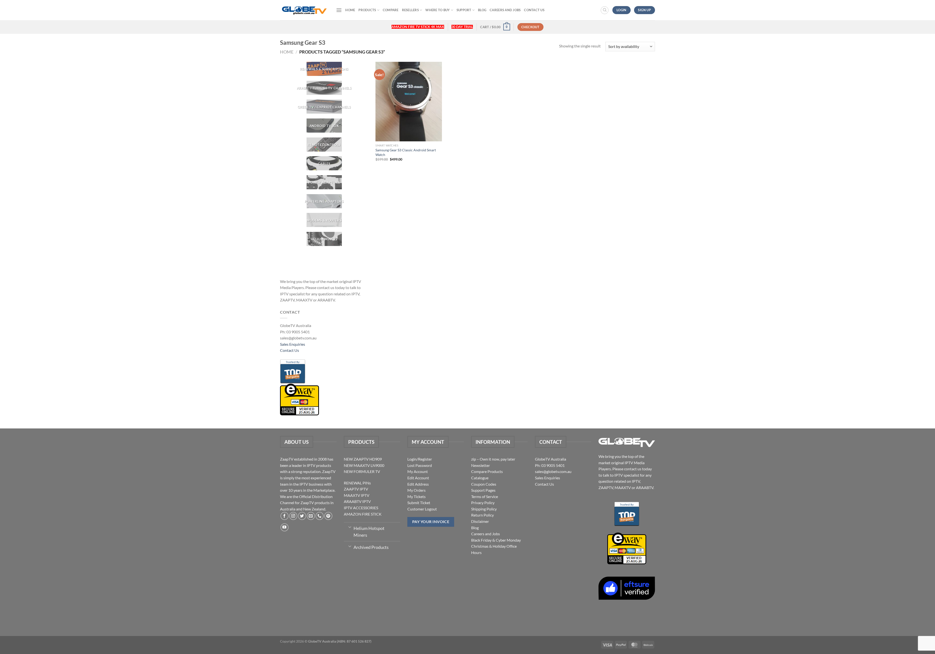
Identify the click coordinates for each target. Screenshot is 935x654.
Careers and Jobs (505, 10)
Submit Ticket (418, 502)
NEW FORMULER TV (362, 471)
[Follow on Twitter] (302, 516)
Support (464, 10)
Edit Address (418, 484)
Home (350, 10)
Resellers (410, 10)
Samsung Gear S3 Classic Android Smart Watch (405, 152)
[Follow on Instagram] (293, 516)
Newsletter (480, 465)
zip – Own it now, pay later (493, 459)
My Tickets (416, 496)
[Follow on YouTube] (284, 527)
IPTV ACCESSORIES (361, 507)
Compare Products (487, 471)
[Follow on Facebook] (284, 516)
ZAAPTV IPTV (356, 489)
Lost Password (419, 465)
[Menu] (339, 10)
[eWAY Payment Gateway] (299, 399)
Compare (391, 10)
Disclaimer (480, 521)
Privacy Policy (483, 502)
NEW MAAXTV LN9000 (364, 465)
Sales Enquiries (292, 344)
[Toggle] (350, 527)
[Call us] (320, 516)
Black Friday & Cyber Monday (496, 540)
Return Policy (482, 515)
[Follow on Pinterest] (328, 516)
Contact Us (534, 10)
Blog (482, 10)
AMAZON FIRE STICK (363, 514)
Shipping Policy (484, 509)
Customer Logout (422, 509)
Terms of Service (484, 496)
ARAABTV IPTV (357, 501)
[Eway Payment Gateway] (626, 547)
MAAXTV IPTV (356, 495)
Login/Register (419, 459)
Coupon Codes (483, 484)
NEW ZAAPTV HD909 (363, 459)
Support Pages (483, 490)
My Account (417, 471)
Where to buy (437, 10)
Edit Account (418, 477)
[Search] (604, 10)
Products (367, 10)
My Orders (416, 490)
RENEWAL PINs (357, 483)
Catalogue (479, 477)
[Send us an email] (311, 516)
